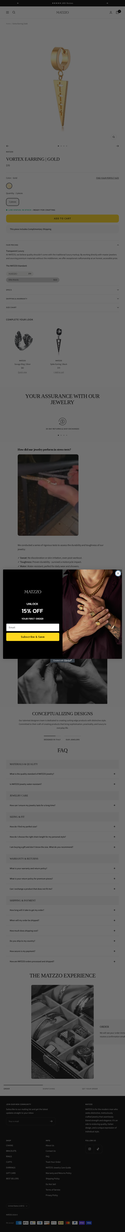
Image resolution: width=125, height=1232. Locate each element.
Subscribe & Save (33, 637)
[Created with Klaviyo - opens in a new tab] (62, 661)
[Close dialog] (118, 573)
